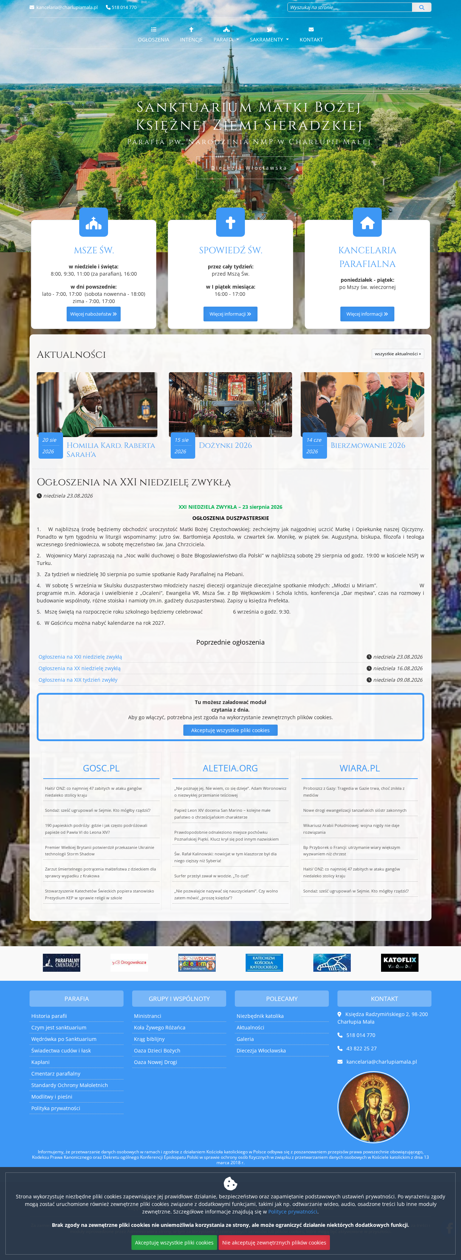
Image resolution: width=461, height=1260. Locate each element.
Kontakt (311, 39)
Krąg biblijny (149, 1039)
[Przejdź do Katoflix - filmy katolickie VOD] (377, 963)
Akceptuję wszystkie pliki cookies (230, 730)
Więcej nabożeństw (91, 314)
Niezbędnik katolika (260, 1015)
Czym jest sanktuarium (58, 1027)
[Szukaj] (421, 7)
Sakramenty (267, 39)
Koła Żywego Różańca (159, 1027)
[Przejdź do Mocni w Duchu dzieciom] (174, 963)
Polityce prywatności (292, 1211)
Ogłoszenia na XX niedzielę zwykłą (80, 668)
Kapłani (40, 1062)
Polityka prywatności (55, 1108)
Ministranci (147, 1015)
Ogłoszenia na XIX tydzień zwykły (78, 679)
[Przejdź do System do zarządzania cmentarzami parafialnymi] (39, 963)
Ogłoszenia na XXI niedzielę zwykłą (134, 482)
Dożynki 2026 (225, 446)
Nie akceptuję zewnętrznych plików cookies (274, 1242)
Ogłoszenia (153, 39)
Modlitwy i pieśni (51, 1096)
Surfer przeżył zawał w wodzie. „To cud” (211, 875)
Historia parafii (49, 1015)
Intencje (191, 39)
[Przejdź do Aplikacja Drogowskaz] (107, 963)
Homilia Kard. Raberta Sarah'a (111, 450)
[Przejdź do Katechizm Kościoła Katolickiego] (242, 963)
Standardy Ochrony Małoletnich (69, 1085)
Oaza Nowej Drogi (155, 1062)
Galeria (245, 1039)
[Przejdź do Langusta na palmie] (310, 963)
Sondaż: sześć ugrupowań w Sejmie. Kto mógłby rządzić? (98, 810)
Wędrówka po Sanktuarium (64, 1039)
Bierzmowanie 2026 (368, 446)
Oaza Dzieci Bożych (157, 1050)
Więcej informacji (228, 314)
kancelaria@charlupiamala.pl (66, 7)
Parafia (224, 39)
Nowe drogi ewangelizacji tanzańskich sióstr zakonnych (355, 810)
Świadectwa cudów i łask (61, 1050)
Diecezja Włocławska (249, 167)
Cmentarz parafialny (55, 1073)
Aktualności (71, 354)
